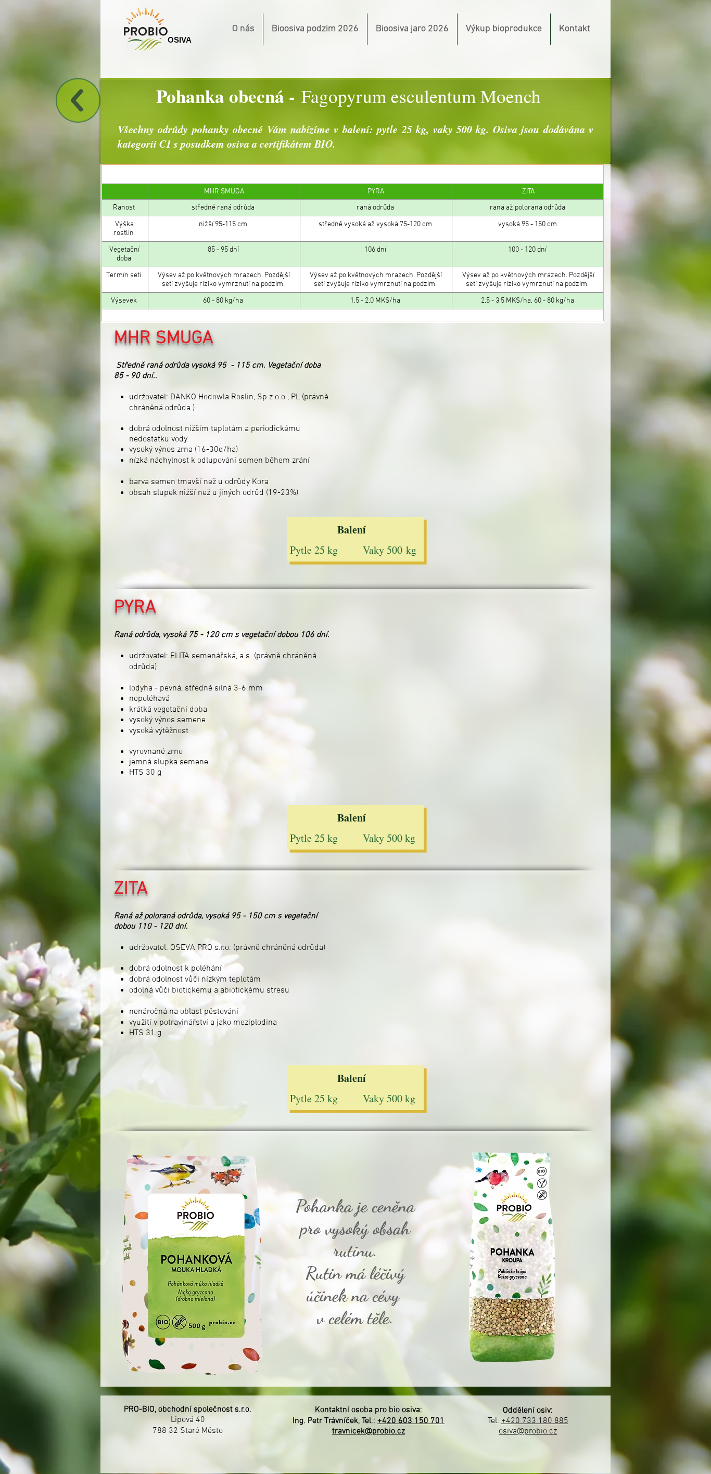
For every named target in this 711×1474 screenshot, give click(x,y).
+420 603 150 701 (411, 1421)
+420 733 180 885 (534, 1421)
